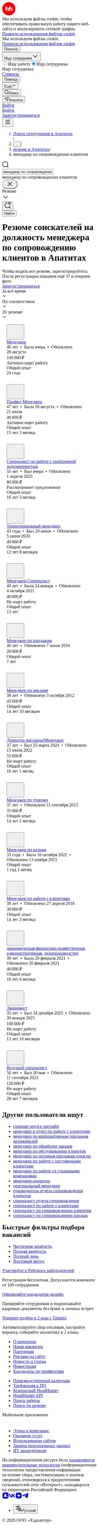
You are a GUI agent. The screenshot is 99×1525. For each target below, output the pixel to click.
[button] (8, 105)
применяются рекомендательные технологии (48, 1462)
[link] (11, 92)
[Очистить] (10, 184)
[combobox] (27, 172)
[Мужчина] (15, 451)
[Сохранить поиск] (7, 206)
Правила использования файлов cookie (38, 43)
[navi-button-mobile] (7, 122)
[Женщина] (15, 331)
